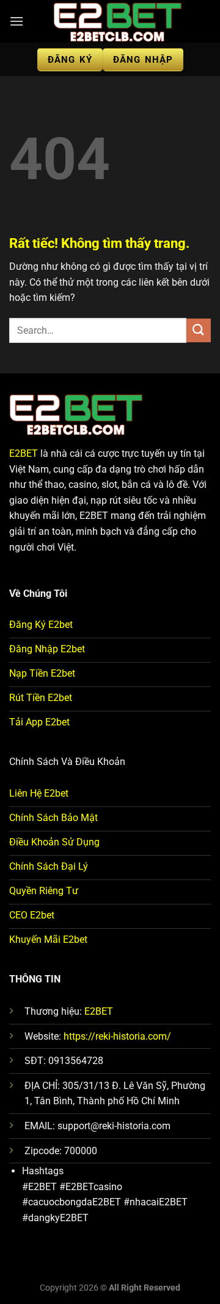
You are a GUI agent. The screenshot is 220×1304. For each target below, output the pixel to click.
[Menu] (16, 21)
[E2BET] (117, 21)
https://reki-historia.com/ (117, 1036)
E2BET (23, 453)
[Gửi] (198, 330)
